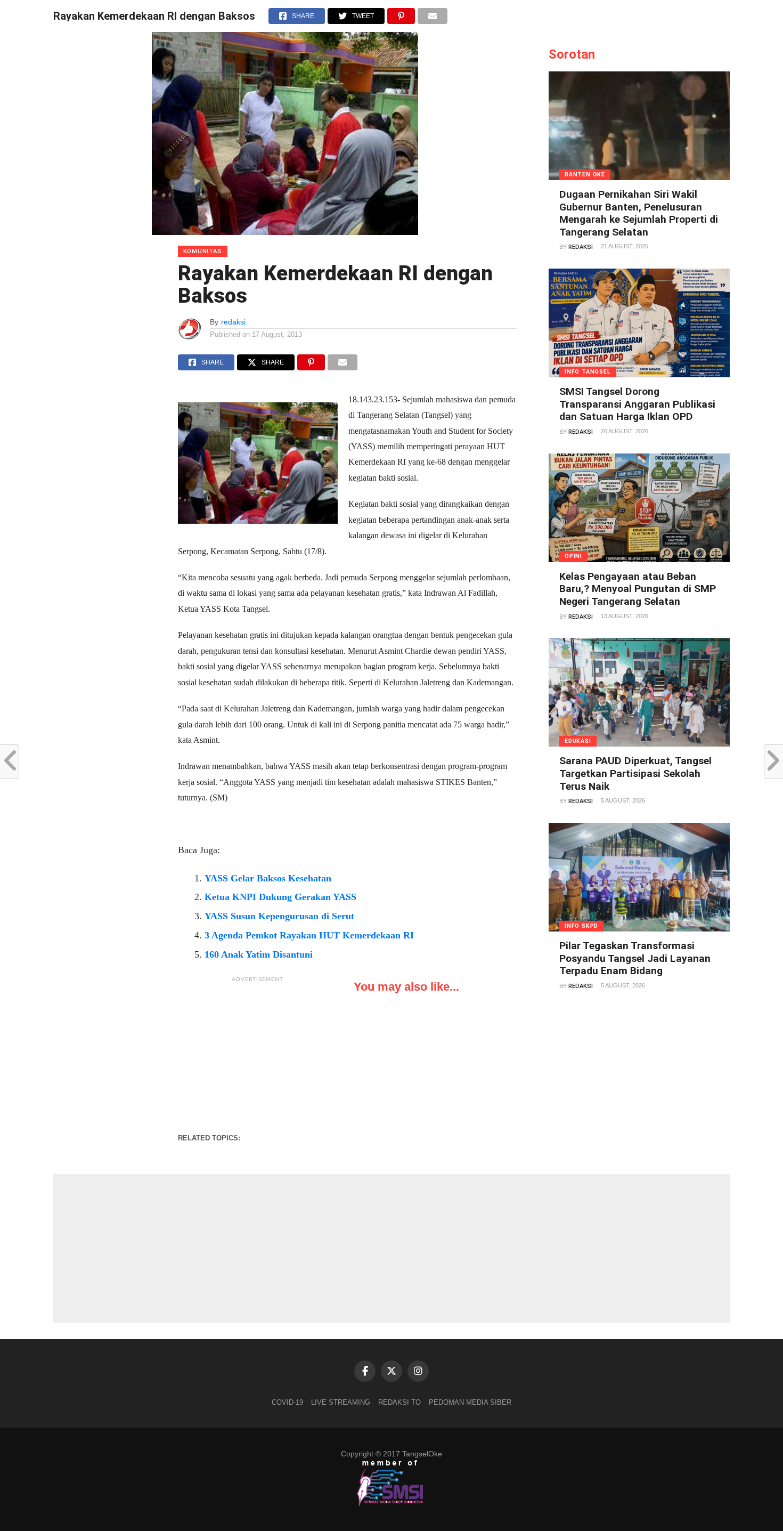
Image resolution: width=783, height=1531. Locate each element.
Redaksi (580, 247)
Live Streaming (340, 1402)
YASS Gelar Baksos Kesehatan (268, 878)
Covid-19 (287, 1402)
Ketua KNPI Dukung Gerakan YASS (280, 897)
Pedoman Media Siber (470, 1402)
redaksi (233, 322)
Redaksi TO (399, 1402)
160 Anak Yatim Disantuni (259, 954)
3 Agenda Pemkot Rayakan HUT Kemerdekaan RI (309, 935)
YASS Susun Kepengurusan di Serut (279, 916)
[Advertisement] (258, 1054)
